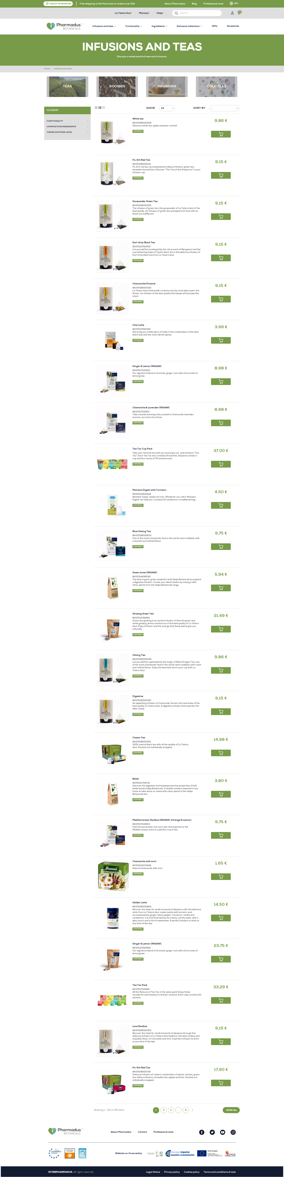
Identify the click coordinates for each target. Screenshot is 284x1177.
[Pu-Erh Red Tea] (112, 174)
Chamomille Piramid (143, 284)
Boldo (135, 779)
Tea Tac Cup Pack (142, 449)
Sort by (199, 108)
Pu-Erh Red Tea (141, 160)
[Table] (103, 107)
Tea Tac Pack (139, 985)
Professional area (213, 4)
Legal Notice (153, 1172)
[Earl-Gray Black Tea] (112, 257)
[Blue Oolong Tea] (112, 546)
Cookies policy (192, 1172)
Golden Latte (139, 903)
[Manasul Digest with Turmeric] (112, 504)
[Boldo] (112, 793)
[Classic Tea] (112, 752)
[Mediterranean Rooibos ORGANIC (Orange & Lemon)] (112, 834)
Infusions (166, 86)
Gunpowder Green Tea (145, 201)
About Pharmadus (175, 4)
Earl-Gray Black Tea (143, 243)
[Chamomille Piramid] (112, 298)
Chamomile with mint (144, 861)
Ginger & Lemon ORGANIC (147, 366)
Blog (194, 4)
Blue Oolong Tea (141, 531)
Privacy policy (172, 1172)
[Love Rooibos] (112, 1041)
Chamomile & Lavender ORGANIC (151, 408)
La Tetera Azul (123, 13)
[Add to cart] (221, 134)
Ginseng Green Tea (143, 614)
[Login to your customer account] (232, 13)
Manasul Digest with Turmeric (149, 490)
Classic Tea (138, 738)
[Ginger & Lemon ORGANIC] (112, 380)
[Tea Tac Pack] (112, 999)
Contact (142, 1132)
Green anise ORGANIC (144, 573)
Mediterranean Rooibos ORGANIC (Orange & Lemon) (161, 820)
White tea (137, 119)
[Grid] (96, 107)
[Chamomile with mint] (112, 876)
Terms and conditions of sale (220, 1172)
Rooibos (117, 86)
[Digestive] (112, 711)
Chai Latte (138, 325)
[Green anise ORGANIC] (112, 587)
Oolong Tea (138, 655)
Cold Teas (216, 86)
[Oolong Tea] (112, 669)
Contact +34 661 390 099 (60, 4)
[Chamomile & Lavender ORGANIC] (112, 422)
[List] (99, 107)
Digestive (137, 696)
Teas (67, 86)
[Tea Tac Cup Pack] (112, 463)
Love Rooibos (139, 1026)
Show (150, 108)
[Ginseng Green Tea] (112, 628)
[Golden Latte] (112, 917)
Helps (160, 13)
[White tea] (112, 133)
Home (47, 69)
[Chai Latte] (112, 339)
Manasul (144, 13)
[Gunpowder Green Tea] (112, 216)
